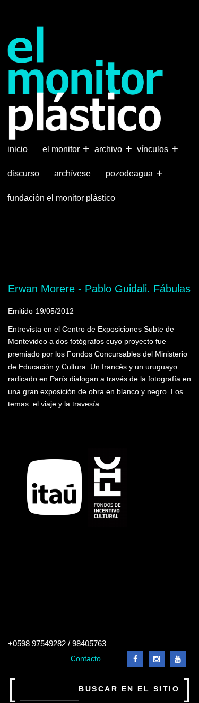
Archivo (109, 148)
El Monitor (62, 148)
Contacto (86, 659)
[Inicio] (85, 83)
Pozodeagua (130, 173)
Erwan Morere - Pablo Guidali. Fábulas (99, 289)
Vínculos (153, 148)
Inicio (17, 149)
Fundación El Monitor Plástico (61, 197)
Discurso (23, 173)
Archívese (72, 173)
